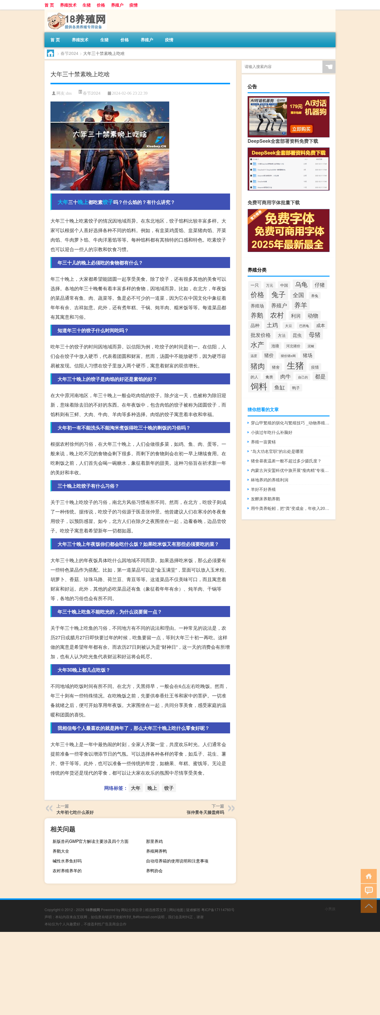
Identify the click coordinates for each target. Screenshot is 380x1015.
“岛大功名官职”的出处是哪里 (277, 451)
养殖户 (117, 5)
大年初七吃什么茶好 (75, 812)
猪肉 (258, 365)
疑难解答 (193, 909)
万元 (269, 285)
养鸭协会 (154, 870)
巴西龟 (304, 325)
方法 (282, 335)
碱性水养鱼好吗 (67, 861)
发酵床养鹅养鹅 (265, 499)
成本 (320, 325)
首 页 (49, 5)
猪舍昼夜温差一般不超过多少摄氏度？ (286, 461)
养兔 (314, 295)
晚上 (83, 202)
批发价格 (261, 334)
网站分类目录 (131, 909)
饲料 (259, 386)
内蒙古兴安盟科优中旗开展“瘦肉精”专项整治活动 (290, 470)
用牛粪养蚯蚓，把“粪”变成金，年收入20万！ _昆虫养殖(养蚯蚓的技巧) (290, 508)
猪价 (269, 355)
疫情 (133, 5)
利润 (295, 315)
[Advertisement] (178, 973)
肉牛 (285, 376)
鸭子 (296, 388)
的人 (254, 377)
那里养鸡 (154, 841)
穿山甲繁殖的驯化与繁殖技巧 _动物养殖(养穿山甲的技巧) (290, 423)
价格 (101, 5)
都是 (320, 376)
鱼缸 (279, 387)
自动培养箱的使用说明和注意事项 (177, 861)
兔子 (278, 294)
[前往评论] (367, 890)
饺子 (108, 202)
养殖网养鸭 (156, 851)
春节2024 (69, 53)
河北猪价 (293, 345)
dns (69, 93)
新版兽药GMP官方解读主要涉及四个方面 (91, 841)
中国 (284, 285)
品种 (255, 325)
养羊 (300, 304)
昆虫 (297, 335)
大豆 (288, 325)
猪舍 (276, 367)
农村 (277, 315)
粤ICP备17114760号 (218, 909)
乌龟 (301, 284)
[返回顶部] (367, 905)
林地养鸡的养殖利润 (269, 480)
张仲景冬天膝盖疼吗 (205, 812)
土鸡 (272, 325)
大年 (63, 202)
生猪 (87, 5)
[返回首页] (367, 875)
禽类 (269, 377)
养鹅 (257, 314)
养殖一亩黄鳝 (263, 442)
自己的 (303, 377)
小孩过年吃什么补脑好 (271, 432)
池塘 (275, 345)
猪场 (307, 355)
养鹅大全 (61, 851)
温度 (254, 355)
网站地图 (176, 909)
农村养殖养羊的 (67, 870)
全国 (298, 295)
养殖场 (257, 305)
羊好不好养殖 (263, 489)
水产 (257, 344)
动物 (313, 315)
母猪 (315, 334)
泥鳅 (311, 346)
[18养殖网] (76, 12)
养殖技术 (68, 5)
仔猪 (320, 284)
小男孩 (330, 908)
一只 (255, 285)
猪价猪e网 (288, 355)
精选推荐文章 (156, 909)
